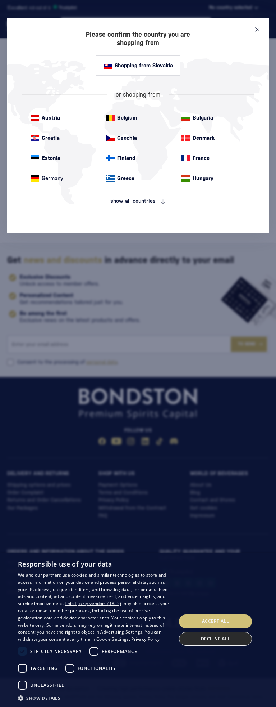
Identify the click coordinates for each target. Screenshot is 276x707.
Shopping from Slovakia (144, 65)
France (201, 158)
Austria (51, 118)
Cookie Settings (112, 639)
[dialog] (138, 630)
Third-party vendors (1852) (93, 603)
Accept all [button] (215, 621)
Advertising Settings (121, 632)
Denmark (204, 138)
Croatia (51, 138)
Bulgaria (203, 118)
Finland (126, 158)
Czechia (127, 138)
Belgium (127, 118)
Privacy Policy (145, 639)
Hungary (203, 178)
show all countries (133, 201)
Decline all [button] (215, 639)
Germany (52, 178)
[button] (95, 698)
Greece (125, 178)
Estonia (51, 158)
